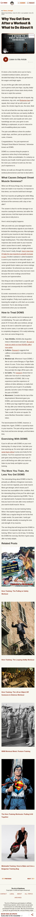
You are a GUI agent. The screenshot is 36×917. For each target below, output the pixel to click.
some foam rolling (8, 452)
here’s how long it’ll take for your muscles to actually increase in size (17, 254)
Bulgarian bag (25, 100)
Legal (12, 894)
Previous (8, 878)
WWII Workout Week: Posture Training (16, 751)
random (22, 3)
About (19, 894)
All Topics (29, 894)
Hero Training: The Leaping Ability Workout (18, 660)
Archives (18, 897)
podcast (31, 3)
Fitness (5, 10)
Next (29, 878)
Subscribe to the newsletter (11, 916)
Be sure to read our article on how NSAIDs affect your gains (19, 344)
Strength (10, 10)
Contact (3, 894)
